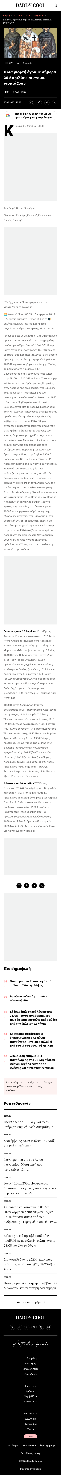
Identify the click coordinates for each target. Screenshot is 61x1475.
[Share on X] (54, 102)
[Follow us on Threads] (41, 1327)
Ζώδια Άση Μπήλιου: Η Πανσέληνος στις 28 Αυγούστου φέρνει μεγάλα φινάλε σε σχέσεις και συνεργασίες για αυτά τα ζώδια (33, 1064)
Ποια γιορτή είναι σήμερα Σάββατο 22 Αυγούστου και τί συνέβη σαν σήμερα (30, 1285)
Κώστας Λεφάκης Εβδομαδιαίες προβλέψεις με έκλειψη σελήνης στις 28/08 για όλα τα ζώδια (29, 1240)
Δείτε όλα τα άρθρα (29, 1302)
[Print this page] (31, 102)
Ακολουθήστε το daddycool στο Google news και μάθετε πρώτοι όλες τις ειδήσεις (29, 1086)
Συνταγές (30, 1363)
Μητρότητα (30, 1413)
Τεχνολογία (30, 1373)
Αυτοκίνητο (30, 1401)
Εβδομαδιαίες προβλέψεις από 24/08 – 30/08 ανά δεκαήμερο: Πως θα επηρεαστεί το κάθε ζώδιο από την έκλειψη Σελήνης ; (33, 1018)
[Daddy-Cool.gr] (30, 5)
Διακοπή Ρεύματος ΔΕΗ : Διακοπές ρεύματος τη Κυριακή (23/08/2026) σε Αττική (30, 1264)
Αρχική (6, 15)
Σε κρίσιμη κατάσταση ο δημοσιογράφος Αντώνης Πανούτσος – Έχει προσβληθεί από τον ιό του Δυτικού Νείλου (31, 1040)
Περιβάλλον (30, 1396)
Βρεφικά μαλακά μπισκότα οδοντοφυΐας (28, 998)
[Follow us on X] (34, 1327)
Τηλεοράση (30, 1358)
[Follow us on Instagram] (48, 1327)
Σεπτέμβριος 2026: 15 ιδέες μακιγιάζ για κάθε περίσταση (29, 1143)
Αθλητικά (30, 1418)
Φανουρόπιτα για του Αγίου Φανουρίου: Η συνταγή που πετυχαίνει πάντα (23, 1164)
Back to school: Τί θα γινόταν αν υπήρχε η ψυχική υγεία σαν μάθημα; (29, 1124)
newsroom (19, 92)
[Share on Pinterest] (39, 102)
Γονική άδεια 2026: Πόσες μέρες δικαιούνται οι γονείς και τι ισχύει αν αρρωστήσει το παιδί (30, 1188)
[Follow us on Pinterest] (12, 1327)
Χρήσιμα (30, 1390)
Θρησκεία (39, 15)
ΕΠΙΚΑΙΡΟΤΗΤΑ (21, 15)
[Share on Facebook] (47, 102)
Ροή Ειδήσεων (30, 1368)
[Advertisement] (30, 167)
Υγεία (30, 1428)
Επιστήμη (30, 1385)
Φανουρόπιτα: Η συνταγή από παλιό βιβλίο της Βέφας (30, 983)
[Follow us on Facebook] (26, 1327)
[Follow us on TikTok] (19, 1327)
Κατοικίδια (30, 1423)
